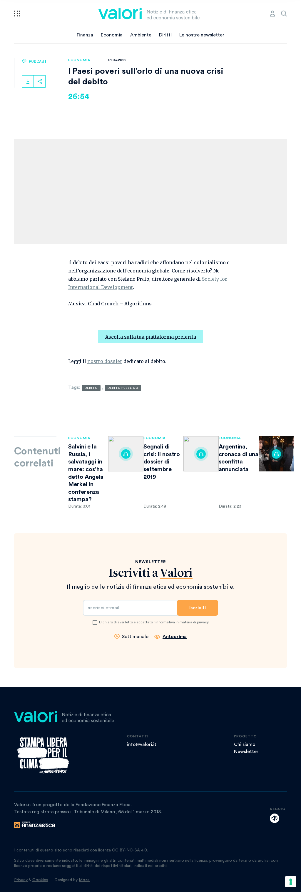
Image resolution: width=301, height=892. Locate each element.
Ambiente (140, 35)
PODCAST (36, 61)
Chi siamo (244, 744)
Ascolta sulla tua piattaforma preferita (150, 336)
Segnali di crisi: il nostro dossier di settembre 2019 (161, 462)
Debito (91, 387)
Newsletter (246, 751)
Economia (112, 35)
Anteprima (175, 636)
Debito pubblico (123, 387)
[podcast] (274, 818)
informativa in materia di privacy (182, 622)
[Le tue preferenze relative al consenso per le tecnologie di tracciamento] (290, 881)
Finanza (85, 35)
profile (272, 13)
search (284, 13)
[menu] (17, 13)
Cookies (40, 880)
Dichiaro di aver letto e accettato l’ (154, 622)
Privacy (21, 880)
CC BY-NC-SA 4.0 (129, 850)
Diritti (165, 35)
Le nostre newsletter (201, 35)
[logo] (149, 13)
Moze (84, 880)
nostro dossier (104, 361)
